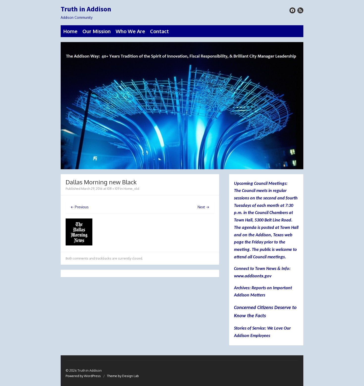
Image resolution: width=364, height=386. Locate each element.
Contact (159, 31)
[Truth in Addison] (182, 105)
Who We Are (130, 31)
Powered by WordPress (83, 376)
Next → (203, 207)
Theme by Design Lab (123, 376)
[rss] (300, 10)
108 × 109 (113, 189)
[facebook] (292, 10)
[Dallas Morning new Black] (79, 244)
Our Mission (96, 31)
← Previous (80, 207)
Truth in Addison (86, 9)
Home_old (131, 189)
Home (70, 31)
